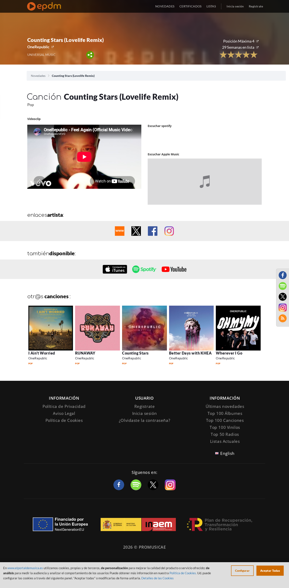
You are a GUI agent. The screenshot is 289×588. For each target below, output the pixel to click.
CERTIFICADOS (190, 6)
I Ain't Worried (41, 353)
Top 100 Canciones (225, 420)
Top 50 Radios (225, 434)
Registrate (144, 406)
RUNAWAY (85, 353)
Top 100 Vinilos (225, 427)
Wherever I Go (229, 353)
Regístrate (256, 6)
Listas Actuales (225, 441)
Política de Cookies (64, 420)
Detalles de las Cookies (157, 578)
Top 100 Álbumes (225, 413)
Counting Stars (135, 353)
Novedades (38, 75)
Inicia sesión (235, 6)
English (227, 453)
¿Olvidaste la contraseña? (144, 420)
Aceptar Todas (270, 570)
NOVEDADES (165, 6)
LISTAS (211, 6)
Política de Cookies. (183, 573)
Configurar (242, 570)
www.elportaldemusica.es (25, 568)
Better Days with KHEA (190, 353)
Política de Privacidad (64, 406)
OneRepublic (38, 46)
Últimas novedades (225, 406)
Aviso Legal (64, 413)
